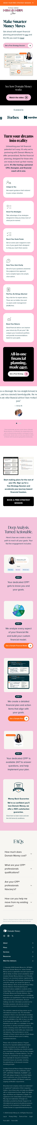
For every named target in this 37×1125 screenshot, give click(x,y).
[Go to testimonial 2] (18, 423)
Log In (5, 1116)
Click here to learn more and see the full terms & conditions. (17, 817)
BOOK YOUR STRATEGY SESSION (17, 3)
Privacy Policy (13, 1116)
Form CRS (14, 1121)
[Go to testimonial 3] (20, 423)
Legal (30, 1116)
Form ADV (6, 1121)
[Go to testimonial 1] (16, 423)
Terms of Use (23, 1116)
